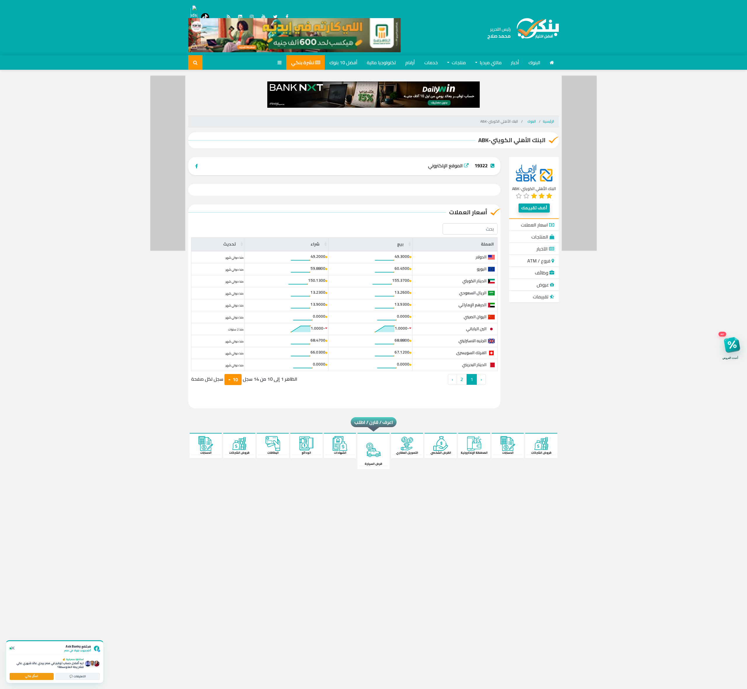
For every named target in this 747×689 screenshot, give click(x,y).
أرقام (410, 62)
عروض (543, 284)
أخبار (515, 62)
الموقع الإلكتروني (446, 165)
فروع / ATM (539, 260)
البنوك (534, 62)
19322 (481, 165)
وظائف (542, 272)
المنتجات (540, 236)
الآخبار (543, 248)
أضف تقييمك (534, 208)
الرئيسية (548, 121)
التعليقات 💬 (77, 676)
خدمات (431, 62)
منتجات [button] (458, 62)
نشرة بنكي (303, 62)
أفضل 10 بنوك (343, 62)
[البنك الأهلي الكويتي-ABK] (534, 172)
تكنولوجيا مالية (381, 62)
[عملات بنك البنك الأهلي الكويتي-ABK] (535, 32)
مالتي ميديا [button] (490, 62)
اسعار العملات (535, 224)
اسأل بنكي (31, 676)
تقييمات (541, 296)
